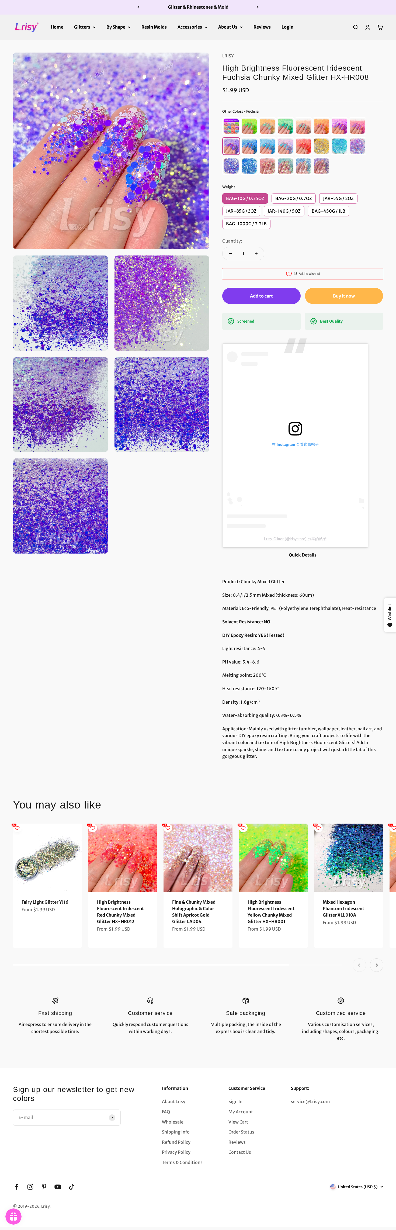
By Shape (115, 26)
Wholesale (172, 1122)
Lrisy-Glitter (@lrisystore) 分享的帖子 (295, 539)
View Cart (238, 1122)
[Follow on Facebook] (16, 1186)
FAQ (166, 1111)
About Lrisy (173, 1101)
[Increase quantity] (256, 253)
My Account (240, 1111)
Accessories (190, 26)
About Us (227, 26)
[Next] (258, 7)
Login (287, 26)
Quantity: (232, 241)
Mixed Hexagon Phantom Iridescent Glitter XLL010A (343, 908)
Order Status (241, 1132)
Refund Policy (176, 1142)
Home (57, 26)
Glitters (82, 26)
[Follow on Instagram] (30, 1186)
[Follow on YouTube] (57, 1186)
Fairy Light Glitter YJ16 (45, 902)
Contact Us (239, 1152)
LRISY (228, 55)
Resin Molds (154, 26)
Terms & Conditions (182, 1162)
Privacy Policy (176, 1152)
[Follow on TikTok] (71, 1186)
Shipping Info (176, 1132)
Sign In (235, 1101)
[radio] (231, 126)
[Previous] (138, 7)
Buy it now (344, 296)
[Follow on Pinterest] (44, 1186)
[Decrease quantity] (230, 253)
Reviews (262, 26)
